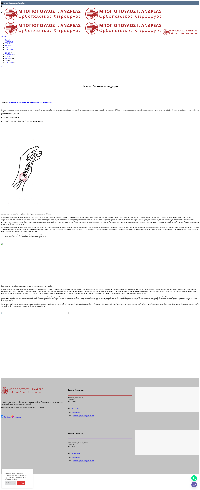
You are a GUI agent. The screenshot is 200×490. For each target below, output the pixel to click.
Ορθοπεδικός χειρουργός (41, 102)
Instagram (17, 417)
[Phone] (194, 478)
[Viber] (194, 484)
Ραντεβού (4, 36)
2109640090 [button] (76, 453)
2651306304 (76, 408)
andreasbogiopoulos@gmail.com (83, 416)
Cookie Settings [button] (10, 483)
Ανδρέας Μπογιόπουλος (19, 102)
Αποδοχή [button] (21, 483)
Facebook (7, 417)
